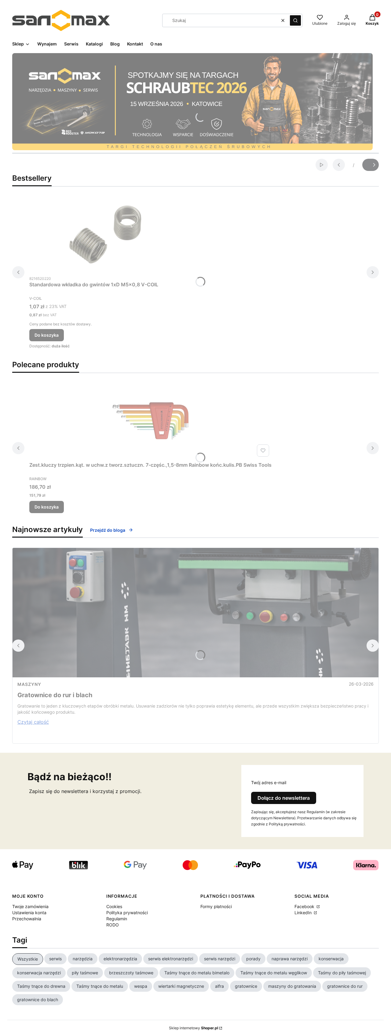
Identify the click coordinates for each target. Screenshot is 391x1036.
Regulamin (116, 918)
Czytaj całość (33, 722)
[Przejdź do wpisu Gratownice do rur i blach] (195, 612)
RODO (112, 924)
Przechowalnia (26, 918)
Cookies (114, 906)
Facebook (305, 906)
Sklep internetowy (193, 1028)
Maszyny (29, 684)
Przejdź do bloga (107, 530)
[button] (295, 20)
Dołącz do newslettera (284, 798)
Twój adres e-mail (268, 782)
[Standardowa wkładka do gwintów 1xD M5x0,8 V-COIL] (105, 234)
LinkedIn (303, 912)
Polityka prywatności (127, 912)
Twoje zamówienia (30, 906)
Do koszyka (47, 335)
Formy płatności (216, 906)
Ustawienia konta (29, 912)
